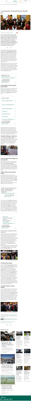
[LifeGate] (15, 1)
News (17, 364)
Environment (3, 351)
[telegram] (11, 399)
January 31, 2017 (5, 123)
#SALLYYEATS (5, 116)
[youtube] (7, 399)
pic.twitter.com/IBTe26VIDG (8, 119)
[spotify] (5, 399)
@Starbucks (5, 216)
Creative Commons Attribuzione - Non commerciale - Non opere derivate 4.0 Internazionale (9, 319)
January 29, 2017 (5, 82)
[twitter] (2, 399)
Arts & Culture (18, 346)
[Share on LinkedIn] (10, 47)
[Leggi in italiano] (17, 32)
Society (25, 381)
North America (7, 322)
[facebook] (1, 399)
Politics (17, 381)
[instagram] (8, 399)
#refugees (5, 219)
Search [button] (7, 1)
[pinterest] (4, 399)
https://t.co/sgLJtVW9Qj (8, 223)
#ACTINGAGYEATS (6, 113)
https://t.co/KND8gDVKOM (7, 104)
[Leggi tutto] (29, 330)
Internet (10, 322)
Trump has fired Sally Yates (7, 88)
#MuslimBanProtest (5, 76)
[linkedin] (10, 399)
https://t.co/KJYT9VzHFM (7, 100)
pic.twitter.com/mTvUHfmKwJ (7, 77)
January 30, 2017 (5, 227)
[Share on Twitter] (9, 47)
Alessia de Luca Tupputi (9, 32)
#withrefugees (6, 222)
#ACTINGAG (4, 111)
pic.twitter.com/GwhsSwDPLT (7, 193)
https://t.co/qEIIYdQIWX (7, 108)
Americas (9, 321)
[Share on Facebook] (7, 47)
